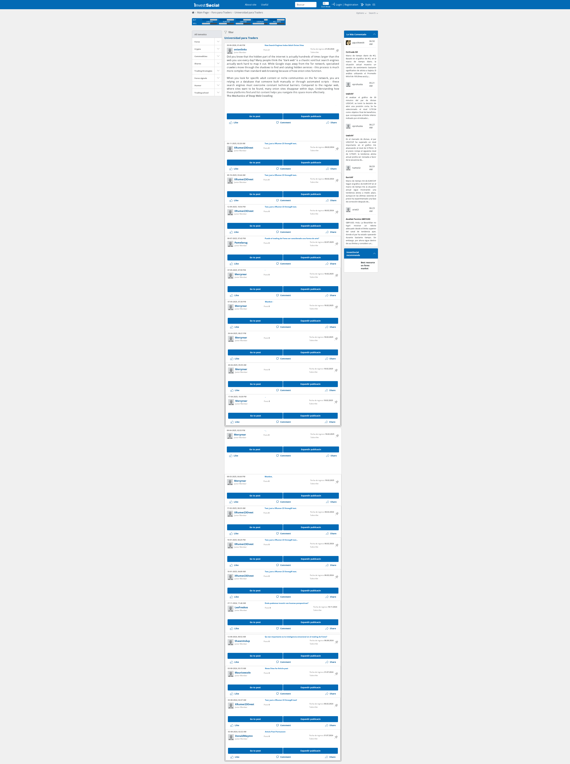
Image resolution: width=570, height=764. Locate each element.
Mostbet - (269, 302)
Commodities (200, 56)
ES (374, 4)
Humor (197, 85)
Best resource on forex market (368, 265)
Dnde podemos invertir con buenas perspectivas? (286, 603)
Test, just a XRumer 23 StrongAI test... (281, 540)
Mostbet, (268, 476)
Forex (197, 41)
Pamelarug (241, 242)
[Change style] (362, 4)
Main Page (203, 12)
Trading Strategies (203, 71)
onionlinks (240, 49)
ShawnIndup (242, 641)
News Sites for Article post (276, 668)
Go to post (254, 116)
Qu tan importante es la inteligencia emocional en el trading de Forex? (296, 637)
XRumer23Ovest (243, 147)
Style (368, 4)
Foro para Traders (222, 12)
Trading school (201, 92)
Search (372, 13)
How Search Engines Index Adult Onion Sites (284, 45)
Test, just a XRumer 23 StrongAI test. (281, 207)
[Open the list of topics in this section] (218, 41)
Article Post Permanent (275, 732)
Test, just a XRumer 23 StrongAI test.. (281, 143)
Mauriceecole (243, 672)
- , (265, 430)
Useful (264, 4)
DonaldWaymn (244, 736)
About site (250, 4)
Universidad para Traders (241, 38)
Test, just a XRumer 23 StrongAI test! (281, 700)
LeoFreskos (241, 607)
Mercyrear (241, 274)
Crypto (197, 49)
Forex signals (200, 78)
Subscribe (315, 52)
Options (360, 13)
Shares (197, 63)
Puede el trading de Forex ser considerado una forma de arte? (292, 238)
